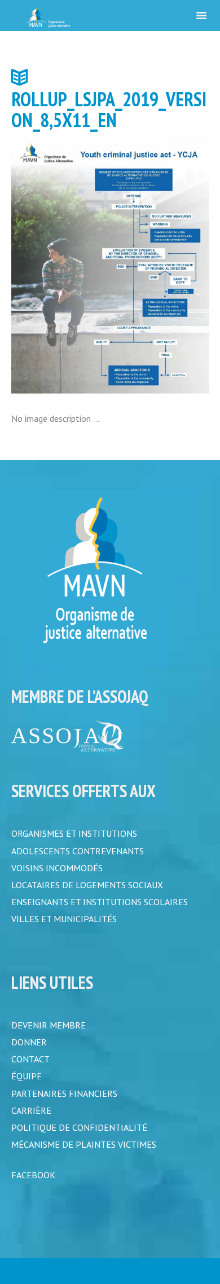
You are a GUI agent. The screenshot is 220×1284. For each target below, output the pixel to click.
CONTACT (30, 1067)
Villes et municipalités (64, 924)
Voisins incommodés (57, 869)
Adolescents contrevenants (77, 851)
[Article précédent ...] (61, 265)
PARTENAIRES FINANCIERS (64, 1103)
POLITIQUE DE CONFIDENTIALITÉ (79, 1139)
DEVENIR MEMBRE (48, 1030)
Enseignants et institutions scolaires (99, 905)
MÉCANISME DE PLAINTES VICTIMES (83, 1157)
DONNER (29, 1048)
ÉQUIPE (26, 1085)
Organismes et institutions (74, 833)
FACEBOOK (33, 1189)
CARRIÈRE (31, 1121)
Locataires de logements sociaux (87, 887)
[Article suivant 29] (159, 265)
